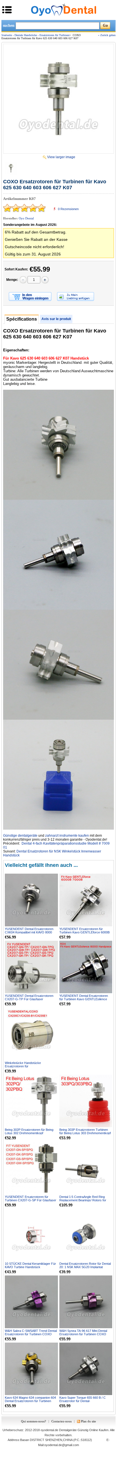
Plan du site (88, 1421)
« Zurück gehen (107, 35)
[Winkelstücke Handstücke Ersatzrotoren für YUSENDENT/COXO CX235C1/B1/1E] (31, 1034)
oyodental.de (49, 1430)
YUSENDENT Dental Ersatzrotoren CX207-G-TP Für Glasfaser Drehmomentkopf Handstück (29, 999)
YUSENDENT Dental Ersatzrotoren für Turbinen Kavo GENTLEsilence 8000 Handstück (83, 999)
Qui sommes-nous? (33, 1421)
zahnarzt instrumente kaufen (67, 836)
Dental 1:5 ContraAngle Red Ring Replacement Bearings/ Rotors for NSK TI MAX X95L (82, 1200)
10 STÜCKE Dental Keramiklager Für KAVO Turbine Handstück (30, 1265)
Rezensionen (68, 209)
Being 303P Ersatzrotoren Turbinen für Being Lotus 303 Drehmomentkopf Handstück (85, 1133)
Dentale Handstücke (25, 35)
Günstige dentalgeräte (20, 836)
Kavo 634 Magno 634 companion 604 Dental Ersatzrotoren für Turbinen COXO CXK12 (30, 1401)
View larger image (61, 157)
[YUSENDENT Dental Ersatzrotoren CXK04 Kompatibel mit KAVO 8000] (31, 900)
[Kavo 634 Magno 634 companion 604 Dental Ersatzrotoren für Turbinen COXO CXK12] (31, 1369)
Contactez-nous (61, 1421)
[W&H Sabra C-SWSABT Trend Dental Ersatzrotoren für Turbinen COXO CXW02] (31, 1301)
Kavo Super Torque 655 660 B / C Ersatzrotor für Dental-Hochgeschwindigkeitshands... (82, 1401)
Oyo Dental (26, 218)
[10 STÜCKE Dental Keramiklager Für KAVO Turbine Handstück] (31, 1235)
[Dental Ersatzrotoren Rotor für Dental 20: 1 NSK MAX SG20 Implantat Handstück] (85, 1235)
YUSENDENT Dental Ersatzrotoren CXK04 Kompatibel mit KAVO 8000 (29, 930)
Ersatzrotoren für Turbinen (54, 35)
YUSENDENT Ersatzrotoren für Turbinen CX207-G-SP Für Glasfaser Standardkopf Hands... (30, 1200)
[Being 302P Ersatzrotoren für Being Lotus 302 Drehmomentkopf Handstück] (31, 1101)
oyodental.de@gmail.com (61, 1445)
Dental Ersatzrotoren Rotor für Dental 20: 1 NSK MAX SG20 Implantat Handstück (85, 1267)
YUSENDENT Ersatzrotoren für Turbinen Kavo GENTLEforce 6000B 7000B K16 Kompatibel (84, 932)
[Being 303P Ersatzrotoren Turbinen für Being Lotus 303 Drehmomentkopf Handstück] (85, 1101)
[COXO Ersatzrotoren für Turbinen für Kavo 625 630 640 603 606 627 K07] (58, 99)
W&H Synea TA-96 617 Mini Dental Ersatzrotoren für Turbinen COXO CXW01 (83, 1334)
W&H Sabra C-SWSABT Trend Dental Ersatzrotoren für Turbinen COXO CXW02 (31, 1334)
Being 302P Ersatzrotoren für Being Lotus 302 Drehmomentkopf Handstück (29, 1133)
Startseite (6, 35)
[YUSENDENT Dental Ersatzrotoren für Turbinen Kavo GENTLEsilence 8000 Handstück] (85, 967)
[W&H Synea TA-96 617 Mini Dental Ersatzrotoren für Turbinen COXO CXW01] (85, 1301)
